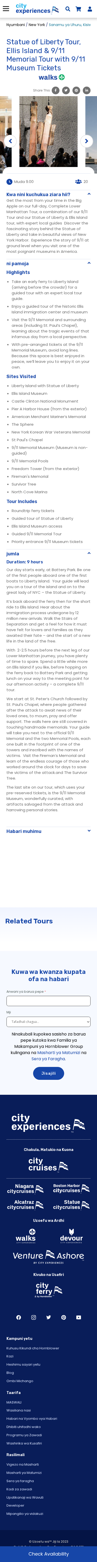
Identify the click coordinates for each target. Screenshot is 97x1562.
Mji (9, 1012)
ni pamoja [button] (17, 263)
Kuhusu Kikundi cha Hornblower (32, 1348)
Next (86, 141)
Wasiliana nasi (18, 1410)
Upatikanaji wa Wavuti (24, 1497)
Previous (10, 141)
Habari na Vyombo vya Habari (31, 1418)
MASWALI (13, 1402)
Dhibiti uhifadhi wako (23, 1426)
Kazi (9, 1356)
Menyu (5, 8)
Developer (15, 1505)
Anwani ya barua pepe (25, 991)
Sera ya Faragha (48, 1059)
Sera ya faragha (20, 1481)
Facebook (18, 1317)
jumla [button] (12, 554)
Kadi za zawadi (19, 1489)
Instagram (33, 1317)
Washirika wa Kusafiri (24, 1443)
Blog (10, 1372)
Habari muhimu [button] (23, 831)
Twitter (48, 1317)
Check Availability (48, 1554)
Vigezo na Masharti (22, 1464)
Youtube (78, 1317)
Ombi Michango (19, 1381)
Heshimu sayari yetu (23, 1364)
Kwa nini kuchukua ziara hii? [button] (38, 194)
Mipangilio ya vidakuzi (24, 1513)
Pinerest (63, 1317)
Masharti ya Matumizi (58, 1053)
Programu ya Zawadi (24, 1435)
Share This (41, 90)
